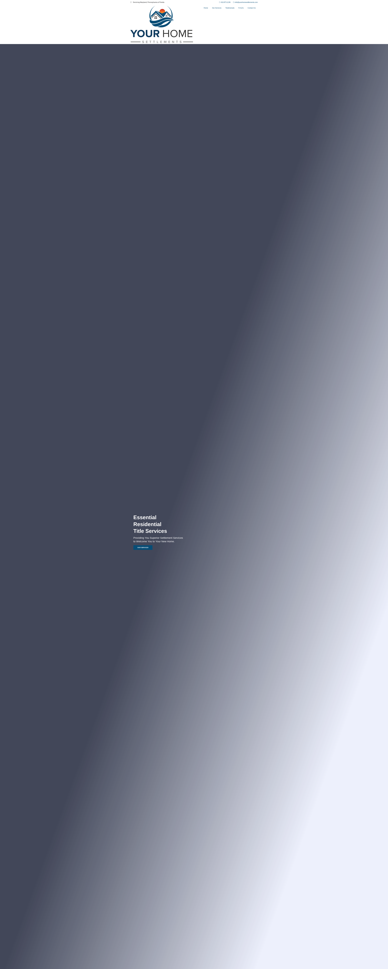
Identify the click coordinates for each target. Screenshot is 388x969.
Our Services (216, 8)
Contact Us (252, 8)
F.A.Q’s (241, 8)
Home (206, 8)
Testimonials (229, 8)
